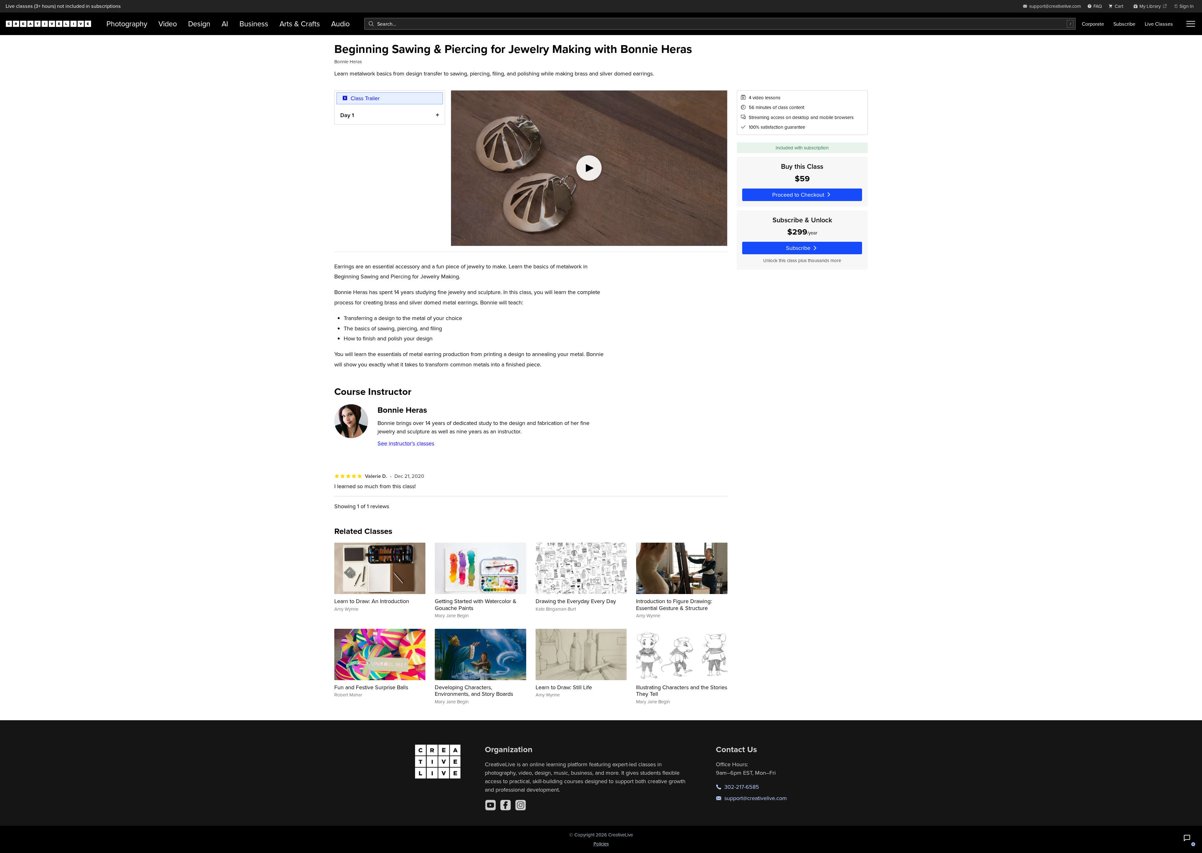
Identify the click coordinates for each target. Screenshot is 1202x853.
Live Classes (1159, 23)
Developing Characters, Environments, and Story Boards (474, 690)
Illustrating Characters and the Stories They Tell (681, 690)
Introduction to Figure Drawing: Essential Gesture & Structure (674, 604)
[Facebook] (505, 805)
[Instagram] (520, 805)
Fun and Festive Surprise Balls (371, 687)
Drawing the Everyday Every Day (576, 601)
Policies (601, 843)
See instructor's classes (406, 443)
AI (225, 23)
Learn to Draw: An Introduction (371, 601)
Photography (126, 23)
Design (199, 23)
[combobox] (720, 23)
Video (167, 23)
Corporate (1093, 23)
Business (253, 23)
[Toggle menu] (1190, 23)
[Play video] (589, 168)
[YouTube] (490, 805)
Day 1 (347, 115)
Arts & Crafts (300, 23)
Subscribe (1124, 23)
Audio (340, 23)
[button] (1187, 838)
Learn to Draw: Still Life (564, 687)
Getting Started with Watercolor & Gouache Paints (475, 604)
